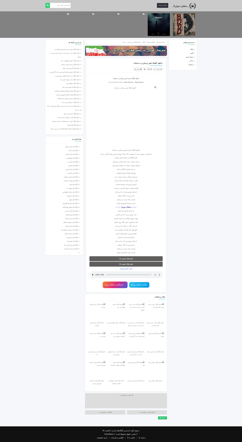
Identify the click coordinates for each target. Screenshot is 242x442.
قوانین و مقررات (117, 438)
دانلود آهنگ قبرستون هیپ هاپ (71, 87)
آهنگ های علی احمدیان (71, 249)
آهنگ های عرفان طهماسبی (70, 192)
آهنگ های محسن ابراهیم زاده (69, 230)
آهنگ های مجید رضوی (71, 146)
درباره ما (142, 438)
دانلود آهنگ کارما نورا (74, 125)
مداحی (191, 60)
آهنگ (191, 49)
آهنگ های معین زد (73, 161)
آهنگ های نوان (73, 184)
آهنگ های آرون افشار (72, 214)
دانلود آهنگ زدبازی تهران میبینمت (70, 64)
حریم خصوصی (102, 438)
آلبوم (191, 53)
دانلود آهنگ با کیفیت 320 (126, 264)
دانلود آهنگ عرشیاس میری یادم (71, 102)
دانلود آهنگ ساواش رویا (73, 83)
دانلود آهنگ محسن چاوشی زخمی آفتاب (68, 98)
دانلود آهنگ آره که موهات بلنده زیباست (68, 117)
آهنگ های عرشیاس (72, 196)
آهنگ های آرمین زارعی (71, 211)
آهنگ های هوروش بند (72, 158)
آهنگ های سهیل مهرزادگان (70, 207)
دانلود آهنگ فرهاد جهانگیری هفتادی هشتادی (67, 91)
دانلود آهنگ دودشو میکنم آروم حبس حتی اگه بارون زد (64, 72)
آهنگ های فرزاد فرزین (71, 169)
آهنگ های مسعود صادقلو (71, 222)
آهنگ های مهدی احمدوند (71, 180)
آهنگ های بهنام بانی (72, 241)
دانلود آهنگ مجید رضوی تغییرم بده (70, 79)
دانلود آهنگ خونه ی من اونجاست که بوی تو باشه (66, 121)
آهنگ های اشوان (73, 165)
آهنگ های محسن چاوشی (71, 177)
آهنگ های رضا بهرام (72, 237)
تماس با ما (131, 438)
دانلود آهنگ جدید (133, 78)
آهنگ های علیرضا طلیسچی (70, 203)
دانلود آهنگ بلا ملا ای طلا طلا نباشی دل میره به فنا (65, 129)
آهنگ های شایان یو (72, 173)
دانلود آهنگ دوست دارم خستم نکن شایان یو (67, 49)
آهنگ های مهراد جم (72, 188)
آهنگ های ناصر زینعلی (71, 226)
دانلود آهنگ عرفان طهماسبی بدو (70, 60)
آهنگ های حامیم (73, 150)
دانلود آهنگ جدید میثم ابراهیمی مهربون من (67, 76)
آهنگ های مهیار (73, 199)
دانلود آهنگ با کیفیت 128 (126, 258)
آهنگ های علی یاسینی (71, 154)
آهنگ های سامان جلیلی (71, 233)
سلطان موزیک (162, 5)
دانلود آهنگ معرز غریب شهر (72, 113)
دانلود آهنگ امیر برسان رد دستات (148, 63)
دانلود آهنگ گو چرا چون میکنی (71, 68)
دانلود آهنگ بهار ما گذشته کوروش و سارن (68, 94)
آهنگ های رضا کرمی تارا (71, 245)
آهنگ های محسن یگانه (71, 218)
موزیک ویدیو (189, 57)
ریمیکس (190, 64)
